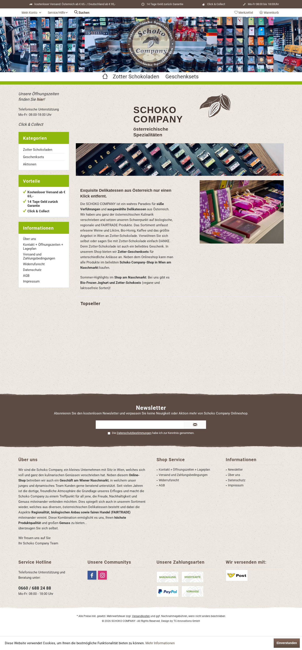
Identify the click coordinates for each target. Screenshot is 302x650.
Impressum (31, 281)
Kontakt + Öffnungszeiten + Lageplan (43, 247)
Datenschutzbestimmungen (134, 433)
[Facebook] (92, 575)
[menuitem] (270, 12)
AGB (26, 276)
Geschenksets (33, 157)
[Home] (105, 76)
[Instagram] (102, 575)
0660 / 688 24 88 (34, 588)
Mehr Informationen (160, 643)
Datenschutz (32, 270)
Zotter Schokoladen (37, 150)
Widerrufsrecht (34, 264)
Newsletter (235, 469)
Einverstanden (287, 643)
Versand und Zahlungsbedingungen (39, 256)
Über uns (29, 239)
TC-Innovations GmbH (187, 621)
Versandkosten (141, 616)
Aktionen (29, 164)
